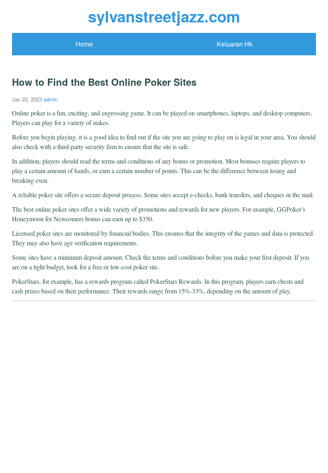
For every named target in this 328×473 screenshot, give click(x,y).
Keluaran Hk (234, 44)
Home (84, 44)
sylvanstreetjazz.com (164, 16)
